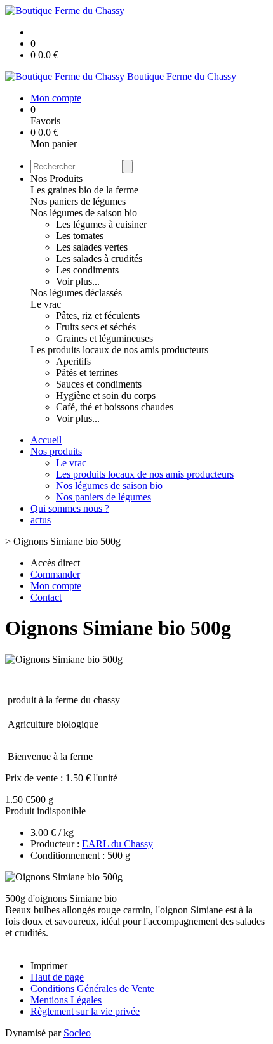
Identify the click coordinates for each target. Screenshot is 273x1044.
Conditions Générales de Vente (92, 988)
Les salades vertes (92, 247)
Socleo (77, 1033)
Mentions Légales (66, 1000)
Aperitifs (73, 361)
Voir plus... (78, 281)
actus (40, 519)
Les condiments (87, 269)
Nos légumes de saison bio (83, 212)
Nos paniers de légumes (78, 201)
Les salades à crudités (99, 258)
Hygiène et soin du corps (106, 395)
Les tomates (79, 235)
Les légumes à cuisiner (101, 224)
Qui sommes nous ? (69, 508)
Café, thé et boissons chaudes (114, 406)
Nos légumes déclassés (76, 292)
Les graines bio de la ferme (84, 190)
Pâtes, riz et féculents (98, 315)
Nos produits (56, 451)
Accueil (46, 439)
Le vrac (45, 304)
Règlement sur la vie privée (85, 1011)
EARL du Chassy (117, 843)
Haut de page (57, 977)
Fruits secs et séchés (96, 327)
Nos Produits (56, 178)
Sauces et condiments (99, 384)
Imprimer (48, 965)
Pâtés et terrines (87, 372)
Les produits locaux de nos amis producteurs (119, 349)
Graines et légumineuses (104, 338)
